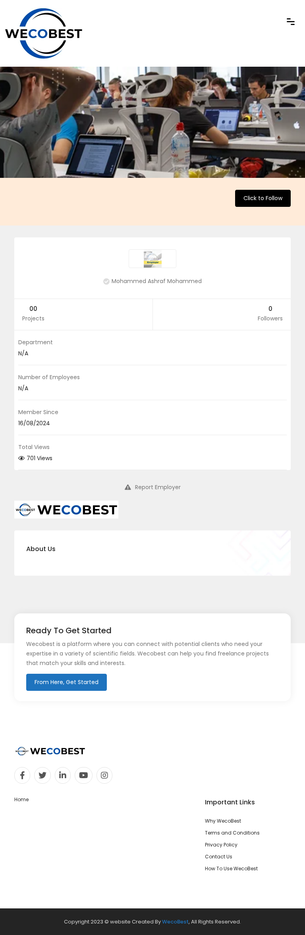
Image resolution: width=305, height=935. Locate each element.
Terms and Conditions (232, 832)
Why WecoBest (223, 820)
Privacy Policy (221, 844)
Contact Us (218, 856)
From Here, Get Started (66, 682)
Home (21, 799)
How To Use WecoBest (231, 868)
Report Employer (158, 487)
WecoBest (175, 921)
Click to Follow (262, 198)
